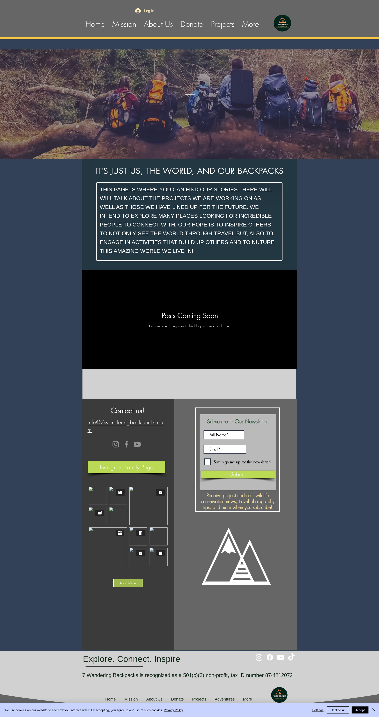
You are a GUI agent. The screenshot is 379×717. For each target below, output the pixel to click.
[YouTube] (137, 444)
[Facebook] (126, 444)
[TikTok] (291, 657)
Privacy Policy (173, 710)
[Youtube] (280, 657)
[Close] (373, 709)
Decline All (338, 710)
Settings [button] (318, 710)
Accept (360, 710)
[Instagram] (115, 444)
